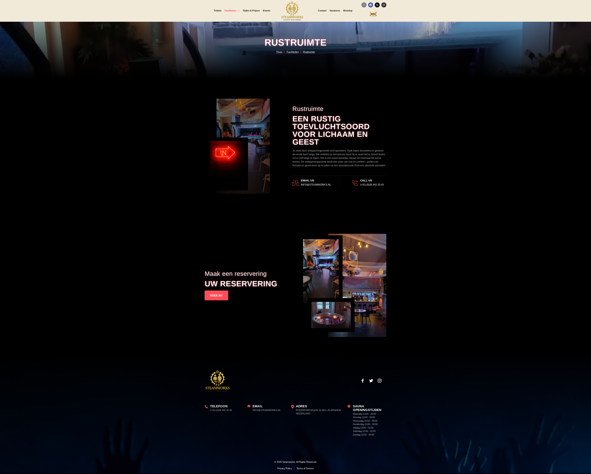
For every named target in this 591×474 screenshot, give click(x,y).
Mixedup (347, 10)
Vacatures (335, 10)
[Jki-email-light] (364, 4)
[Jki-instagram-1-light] (380, 380)
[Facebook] (370, 4)
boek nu (216, 295)
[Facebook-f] (363, 380)
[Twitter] (371, 380)
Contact (322, 10)
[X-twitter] (377, 4)
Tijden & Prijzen (251, 10)
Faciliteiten (230, 10)
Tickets (217, 10)
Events (266, 10)
